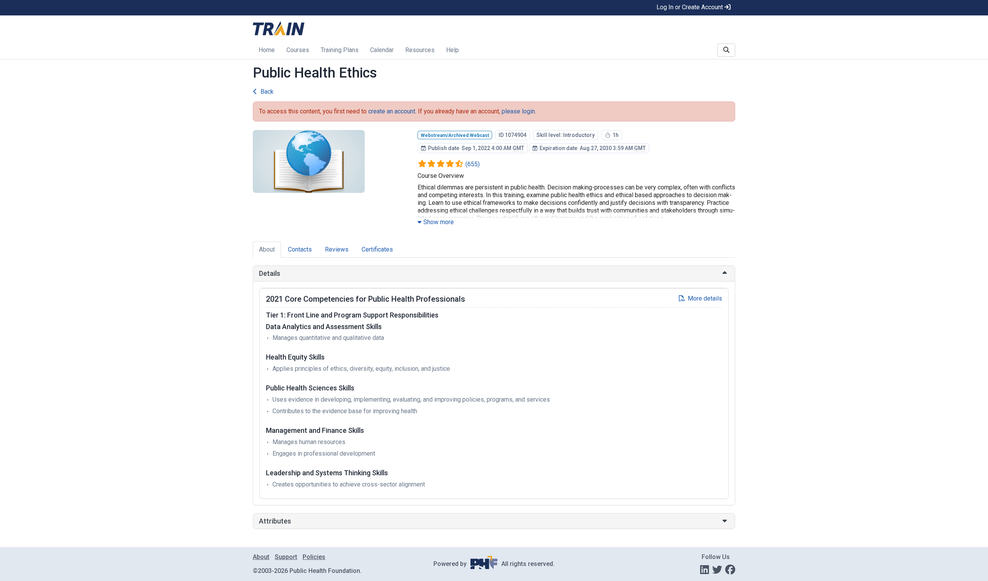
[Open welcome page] (350, 29)
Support (286, 557)
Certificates (377, 249)
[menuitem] (267, 50)
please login (518, 111)
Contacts (300, 249)
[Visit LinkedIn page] (704, 570)
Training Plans (340, 50)
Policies (314, 557)
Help (452, 50)
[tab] (494, 273)
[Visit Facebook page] (730, 570)
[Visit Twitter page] (717, 570)
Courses (297, 50)
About (267, 249)
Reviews (337, 249)
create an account (391, 111)
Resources (420, 50)
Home (267, 50)
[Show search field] (726, 50)
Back (267, 91)
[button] (494, 273)
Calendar (382, 50)
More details (705, 298)
